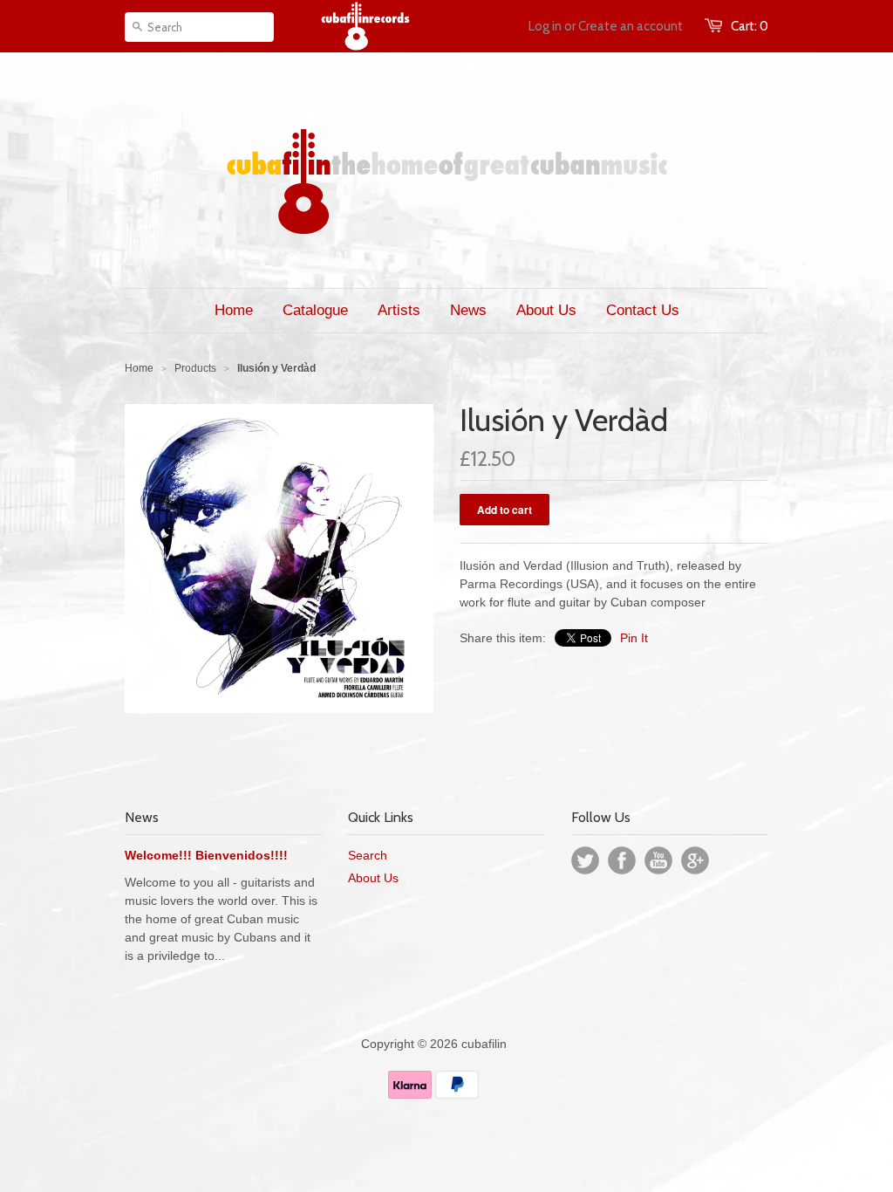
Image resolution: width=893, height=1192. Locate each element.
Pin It (634, 638)
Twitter (585, 860)
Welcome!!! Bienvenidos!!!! (206, 855)
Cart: (749, 26)
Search (367, 855)
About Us (373, 878)
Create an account (630, 26)
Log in (545, 26)
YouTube (658, 860)
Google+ (695, 860)
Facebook (622, 860)
